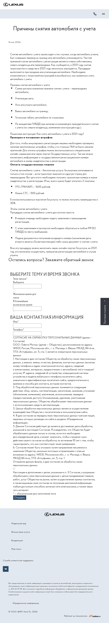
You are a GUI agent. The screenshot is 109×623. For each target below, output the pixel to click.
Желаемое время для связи (24, 295)
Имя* (16, 321)
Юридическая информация (26, 603)
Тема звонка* (20, 278)
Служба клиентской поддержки (18, 560)
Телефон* (18, 329)
